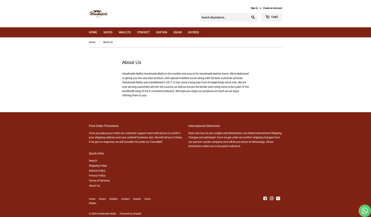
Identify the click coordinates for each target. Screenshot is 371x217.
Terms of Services (99, 180)
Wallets (125, 32)
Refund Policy (97, 170)
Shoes (108, 32)
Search (93, 160)
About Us (94, 185)
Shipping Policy (98, 165)
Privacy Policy (97, 175)
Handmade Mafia (106, 213)
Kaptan (161, 32)
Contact (143, 32)
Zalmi (178, 32)
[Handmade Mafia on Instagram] (272, 199)
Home (93, 32)
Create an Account (272, 8)
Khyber (193, 32)
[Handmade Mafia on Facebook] (265, 199)
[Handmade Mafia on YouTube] (278, 199)
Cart (274, 17)
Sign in (254, 8)
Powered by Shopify (130, 213)
